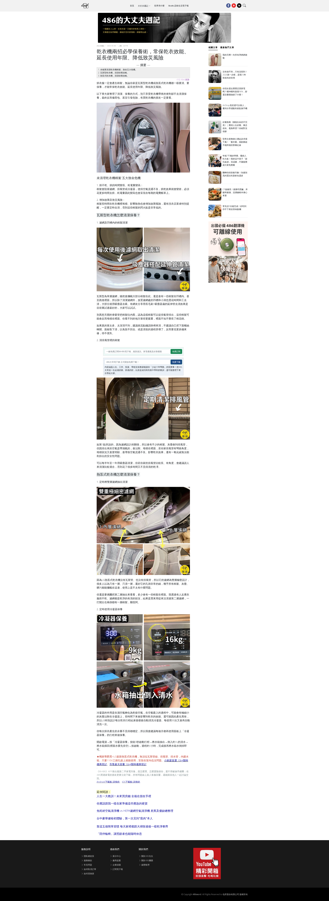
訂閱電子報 (117, 869)
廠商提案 (116, 860)
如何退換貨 (88, 873)
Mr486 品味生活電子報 (178, 5)
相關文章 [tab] (213, 47)
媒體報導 (145, 864)
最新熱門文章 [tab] (227, 47)
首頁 (132, 5)
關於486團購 (147, 860)
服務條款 (87, 860)
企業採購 (116, 864)
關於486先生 (147, 856)
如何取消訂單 (89, 869)
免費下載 (176, 362)
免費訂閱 (176, 351)
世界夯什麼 (159, 5)
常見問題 (87, 864)
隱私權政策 (88, 856)
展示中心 (116, 856)
